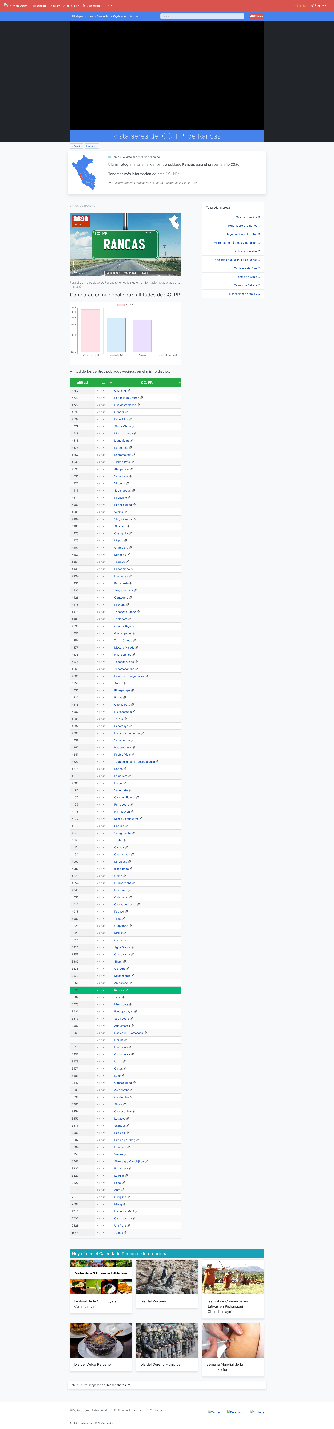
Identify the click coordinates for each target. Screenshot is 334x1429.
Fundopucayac (123, 1011)
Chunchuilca (122, 1054)
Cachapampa (123, 1218)
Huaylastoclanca (125, 405)
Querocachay (123, 1111)
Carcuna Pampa (124, 797)
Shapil (118, 961)
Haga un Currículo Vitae (242, 234)
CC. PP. (147, 382)
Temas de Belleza (246, 285)
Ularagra (120, 968)
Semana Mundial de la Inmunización (224, 1367)
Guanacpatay (123, 633)
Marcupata (121, 1004)
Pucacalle (120, 497)
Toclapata (120, 619)
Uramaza (120, 1147)
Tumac (118, 1232)
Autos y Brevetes (246, 251)
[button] (108, 5)
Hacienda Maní (124, 1211)
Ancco (118, 683)
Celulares (258, 16)
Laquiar (119, 1175)
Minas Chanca (123, 433)
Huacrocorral (123, 747)
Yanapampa (122, 740)
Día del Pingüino (153, 1301)
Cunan (118, 1068)
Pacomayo (121, 726)
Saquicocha (122, 1018)
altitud (82, 382)
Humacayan (122, 811)
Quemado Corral (125, 904)
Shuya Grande (123, 519)
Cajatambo (103, 16)
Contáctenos (158, 1410)
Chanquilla (121, 533)
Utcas (118, 1061)
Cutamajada (122, 854)
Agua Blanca (122, 947)
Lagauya (119, 1118)
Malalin (119, 933)
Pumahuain (121, 583)
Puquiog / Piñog (124, 1140)
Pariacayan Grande (126, 397)
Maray (118, 1204)
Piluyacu (119, 604)
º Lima (300, 5)
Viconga (119, 483)
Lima (90, 16)
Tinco (118, 918)
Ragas (118, 697)
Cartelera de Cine (246, 268)
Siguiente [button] (91, 146)
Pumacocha (122, 804)
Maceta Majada (124, 647)
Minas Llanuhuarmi (126, 819)
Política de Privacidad (128, 1410)
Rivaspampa (122, 690)
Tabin (117, 997)
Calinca (119, 847)
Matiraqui (120, 554)
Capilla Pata (122, 704)
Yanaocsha (121, 476)
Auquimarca (122, 1025)
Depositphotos (116, 1385)
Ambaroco (121, 983)
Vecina (118, 512)
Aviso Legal (99, 1410)
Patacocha (121, 447)
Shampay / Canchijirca (129, 1161)
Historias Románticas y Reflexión (236, 242)
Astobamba (121, 1090)
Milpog (118, 540)
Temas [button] (53, 5)
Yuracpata (121, 790)
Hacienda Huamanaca (128, 1033)
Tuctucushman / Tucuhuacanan (134, 761)
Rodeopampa (123, 505)
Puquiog (119, 1132)
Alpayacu (120, 526)
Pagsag (119, 911)
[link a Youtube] (257, 1412)
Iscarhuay (120, 890)
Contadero (121, 597)
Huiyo (118, 783)
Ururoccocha (122, 883)
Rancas (119, 990)
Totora (118, 719)
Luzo (117, 1075)
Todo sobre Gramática (243, 225)
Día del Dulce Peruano (92, 1364)
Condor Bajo (122, 626)
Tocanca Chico (124, 662)
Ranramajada (122, 455)
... (103, 382)
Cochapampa (123, 1083)
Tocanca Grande (125, 612)
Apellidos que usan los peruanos (236, 259)
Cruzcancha (122, 954)
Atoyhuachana (123, 590)
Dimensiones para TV (243, 294)
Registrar (320, 5)
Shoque (119, 826)
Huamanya (121, 576)
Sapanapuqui (122, 490)
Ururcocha (121, 547)
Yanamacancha (124, 669)
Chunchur (120, 390)
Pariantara (121, 1168)
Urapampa (121, 926)
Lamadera (120, 776)
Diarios (41, 5)
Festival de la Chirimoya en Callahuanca (96, 1304)
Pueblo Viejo (122, 754)
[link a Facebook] (235, 1412)
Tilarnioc (120, 562)
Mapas (79, 16)
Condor (119, 412)
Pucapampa (122, 569)
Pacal (117, 1182)
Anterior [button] (77, 146)
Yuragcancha (122, 833)
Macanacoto (122, 975)
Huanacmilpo (123, 654)
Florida (118, 1040)
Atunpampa (121, 469)
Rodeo (118, 769)
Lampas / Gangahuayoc (129, 676)
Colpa (118, 876)
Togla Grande (123, 640)
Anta (117, 1190)
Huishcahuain (123, 711)
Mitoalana (120, 861)
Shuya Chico (122, 426)
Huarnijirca (121, 1047)
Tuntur (118, 840)
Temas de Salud (247, 276)
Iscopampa (121, 868)
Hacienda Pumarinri (127, 733)
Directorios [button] (70, 5)
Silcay (118, 1104)
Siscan (118, 1154)
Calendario (93, 5)
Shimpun (120, 1125)
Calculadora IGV (247, 217)
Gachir (118, 940)
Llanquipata (122, 440)
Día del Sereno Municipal (160, 1364)
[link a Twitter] (214, 1412)
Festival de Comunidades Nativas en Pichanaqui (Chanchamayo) (227, 1306)
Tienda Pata (122, 462)
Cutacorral (121, 897)
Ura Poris (120, 1225)
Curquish (120, 1197)
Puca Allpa (121, 419)
